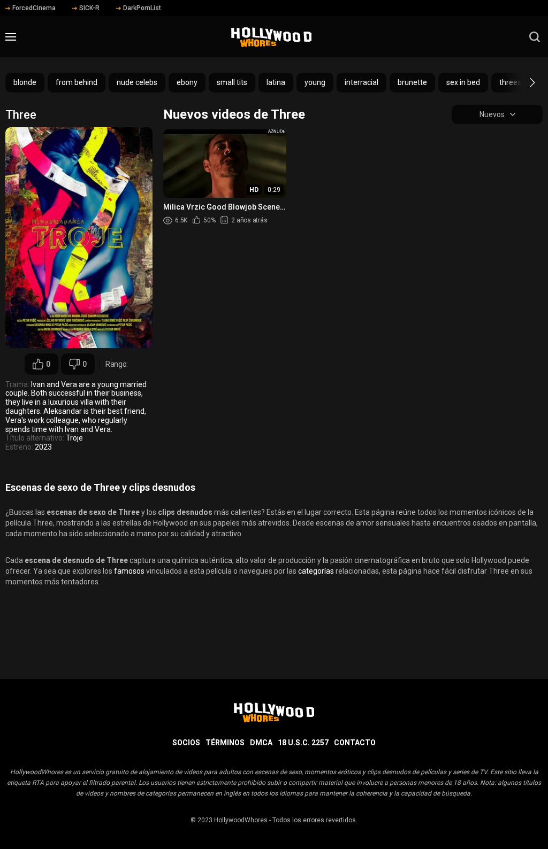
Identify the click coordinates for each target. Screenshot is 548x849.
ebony (187, 82)
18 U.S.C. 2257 (303, 742)
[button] (523, 82)
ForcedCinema (34, 8)
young (315, 82)
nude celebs (137, 82)
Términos (225, 742)
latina (276, 82)
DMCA (261, 742)
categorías (316, 571)
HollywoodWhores (241, 820)
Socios (186, 742)
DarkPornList (142, 8)
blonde (24, 82)
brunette (412, 82)
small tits (232, 82)
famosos (129, 571)
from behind (76, 82)
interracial (361, 82)
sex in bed (463, 82)
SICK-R (89, 8)
